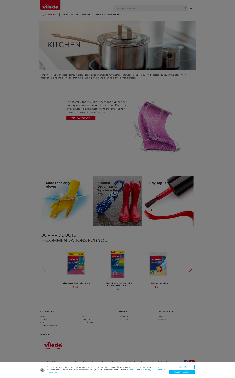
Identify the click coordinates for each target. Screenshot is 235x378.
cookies (133, 370)
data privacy (146, 370)
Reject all (182, 367)
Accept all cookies (181, 372)
